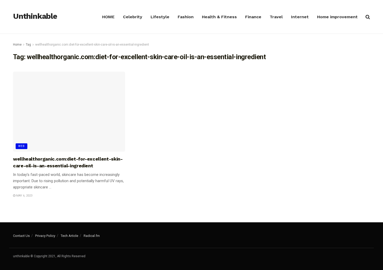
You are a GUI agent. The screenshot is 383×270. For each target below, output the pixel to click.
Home (17, 44)
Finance (253, 16)
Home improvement (337, 16)
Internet (300, 16)
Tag (28, 44)
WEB (21, 146)
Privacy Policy (45, 236)
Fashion (186, 16)
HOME (108, 16)
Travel (276, 16)
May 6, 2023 (23, 195)
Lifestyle (160, 16)
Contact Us (21, 236)
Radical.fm (92, 236)
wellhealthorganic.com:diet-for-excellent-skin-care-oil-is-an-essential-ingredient (92, 44)
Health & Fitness (219, 16)
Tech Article (69, 236)
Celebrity (132, 16)
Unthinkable (35, 16)
